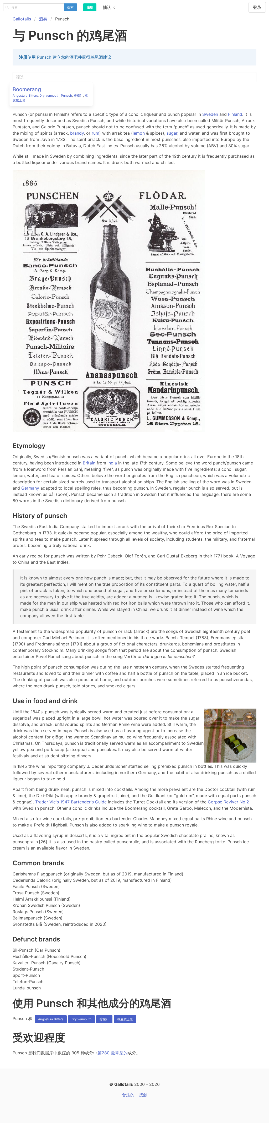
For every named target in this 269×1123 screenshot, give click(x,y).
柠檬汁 (78, 95)
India (112, 462)
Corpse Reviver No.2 (228, 801)
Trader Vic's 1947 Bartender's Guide (71, 801)
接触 (143, 1094)
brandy (77, 133)
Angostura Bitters (25, 95)
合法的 (128, 1094)
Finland (235, 114)
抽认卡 (109, 7)
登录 (257, 7)
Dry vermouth (49, 95)
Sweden (210, 114)
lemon (139, 133)
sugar (172, 133)
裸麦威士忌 (125, 1019)
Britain (89, 462)
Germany (30, 488)
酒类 (43, 18)
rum (95, 133)
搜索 (70, 7)
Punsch (66, 95)
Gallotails (22, 18)
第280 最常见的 (112, 1052)
